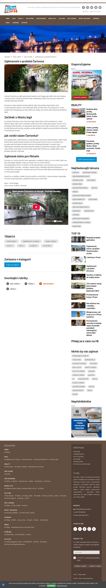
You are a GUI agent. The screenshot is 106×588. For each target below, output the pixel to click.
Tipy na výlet (28, 57)
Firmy (6, 449)
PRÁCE (8, 23)
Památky (37, 496)
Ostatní (7, 539)
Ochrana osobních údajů (82, 464)
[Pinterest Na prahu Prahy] (100, 7)
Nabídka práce (79, 454)
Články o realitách (21, 467)
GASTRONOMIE (41, 18)
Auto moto (22, 520)
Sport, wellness (10, 510)
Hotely (8, 474)
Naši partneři (79, 461)
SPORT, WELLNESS (84, 18)
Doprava (7, 517)
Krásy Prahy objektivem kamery (15, 544)
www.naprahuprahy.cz (82, 515)
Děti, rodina (17, 57)
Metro (37, 520)
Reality (7, 464)
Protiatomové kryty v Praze (92, 296)
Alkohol (15, 481)
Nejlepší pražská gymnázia (93, 238)
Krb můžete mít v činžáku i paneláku (93, 305)
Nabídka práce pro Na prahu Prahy (23, 527)
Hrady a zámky (28, 496)
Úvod (86, 11)
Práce (6, 525)
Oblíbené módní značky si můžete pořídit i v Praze (21, 488)
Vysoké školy (21, 534)
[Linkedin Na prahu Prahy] (95, 7)
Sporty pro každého (12, 513)
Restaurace (24, 481)
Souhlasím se (88, 559)
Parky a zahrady (48, 496)
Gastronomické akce (41, 459)
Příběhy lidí (28, 542)
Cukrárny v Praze (93, 257)
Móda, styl (8, 486)
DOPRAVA (96, 18)
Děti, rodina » (15, 284)
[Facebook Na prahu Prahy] (83, 7)
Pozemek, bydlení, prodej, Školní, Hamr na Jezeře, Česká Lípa (93, 146)
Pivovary (47, 481)
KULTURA (62, 18)
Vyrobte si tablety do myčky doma (93, 276)
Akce (6, 457)
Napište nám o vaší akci (13, 459)
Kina (57, 496)
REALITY (20, 18)
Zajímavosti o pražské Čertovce (45, 57)
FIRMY (8, 18)
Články (8, 452)
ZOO (27, 498)
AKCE (14, 18)
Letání (30, 520)
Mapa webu (82, 574)
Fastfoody (39, 481)
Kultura (7, 493)
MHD (14, 520)
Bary (32, 481)
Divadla (64, 496)
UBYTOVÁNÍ (30, 18)
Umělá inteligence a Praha (14, 542)
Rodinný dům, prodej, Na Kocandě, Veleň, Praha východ (92, 114)
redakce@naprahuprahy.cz (83, 509)
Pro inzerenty (96, 11)
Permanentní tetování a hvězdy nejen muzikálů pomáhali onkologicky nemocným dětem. (93, 328)
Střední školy (10, 534)
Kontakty (77, 459)
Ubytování (8, 471)
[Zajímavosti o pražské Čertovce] (36, 78)
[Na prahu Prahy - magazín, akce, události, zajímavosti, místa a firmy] (11, 10)
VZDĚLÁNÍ (15, 23)
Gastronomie (9, 479)
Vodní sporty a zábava (28, 513)
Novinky (7, 57)
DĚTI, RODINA (71, 18)
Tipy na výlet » (48, 284)
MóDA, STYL (52, 18)
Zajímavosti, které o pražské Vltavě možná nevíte (92, 250)
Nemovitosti (9, 467)
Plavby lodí (45, 520)
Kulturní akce (54, 459)
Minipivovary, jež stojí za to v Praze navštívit (93, 314)
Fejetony (44, 542)
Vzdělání (7, 532)
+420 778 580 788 (80, 512)
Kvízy (29, 534)
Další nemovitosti (86, 159)
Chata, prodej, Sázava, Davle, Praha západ (92, 129)
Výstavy (21, 498)
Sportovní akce (27, 459)
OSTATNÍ (24, 23)
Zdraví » (13, 289)
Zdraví (25, 505)
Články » (31, 284)
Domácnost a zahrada (36, 467)
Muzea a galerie (11, 498)
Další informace (62, 586)
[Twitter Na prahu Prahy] (91, 7)
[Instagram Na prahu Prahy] (87, 7)
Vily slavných (10, 496)
